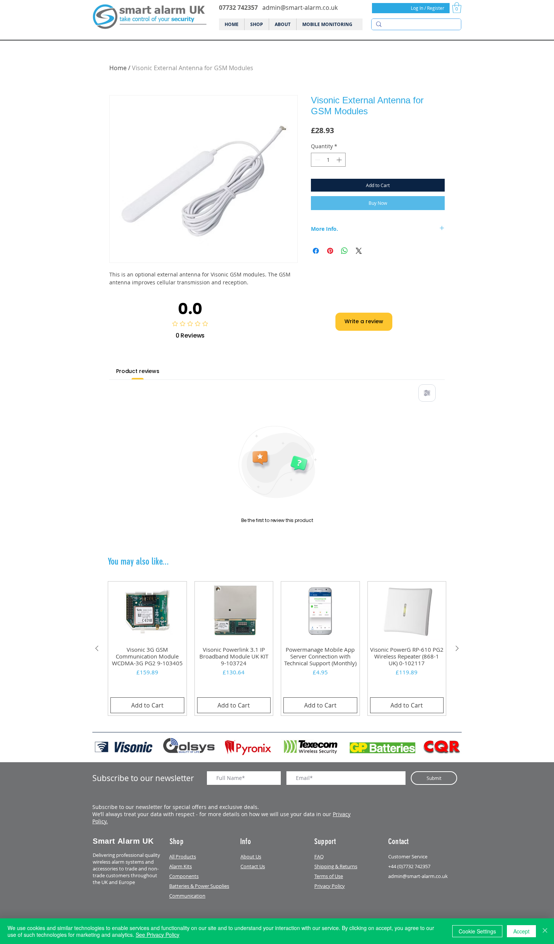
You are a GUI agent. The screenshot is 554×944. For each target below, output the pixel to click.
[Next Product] (457, 648)
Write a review (363, 321)
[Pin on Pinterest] (330, 250)
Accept (521, 931)
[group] (277, 648)
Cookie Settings (477, 931)
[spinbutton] (328, 159)
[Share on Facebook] (315, 250)
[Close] (544, 931)
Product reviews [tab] (137, 371)
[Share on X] (358, 250)
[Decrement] (316, 159)
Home (118, 68)
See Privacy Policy (157, 934)
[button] (456, 7)
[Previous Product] (96, 648)
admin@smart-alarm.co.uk (300, 7)
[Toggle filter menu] (427, 393)
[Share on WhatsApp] (344, 250)
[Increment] (339, 159)
